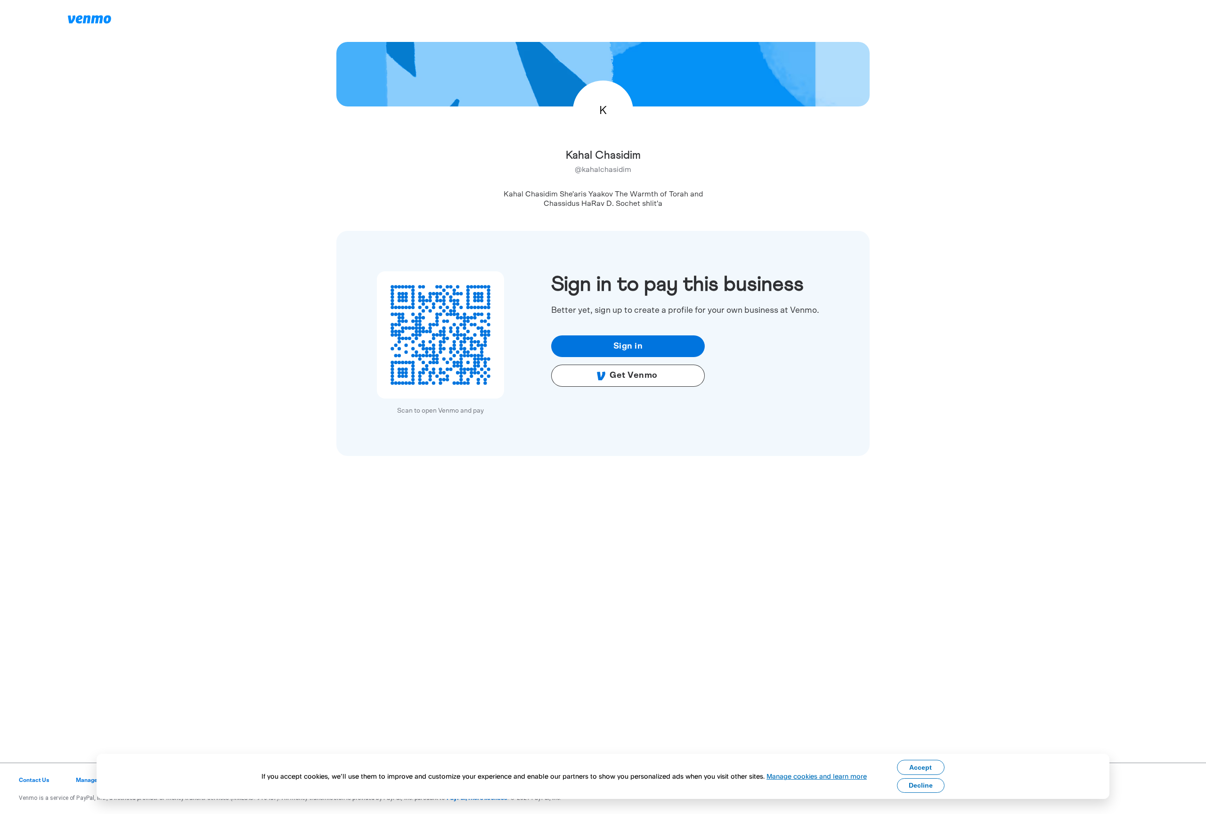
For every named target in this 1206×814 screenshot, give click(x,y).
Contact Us (34, 780)
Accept (920, 767)
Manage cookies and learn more (816, 776)
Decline (921, 785)
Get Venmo (634, 375)
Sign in (628, 346)
